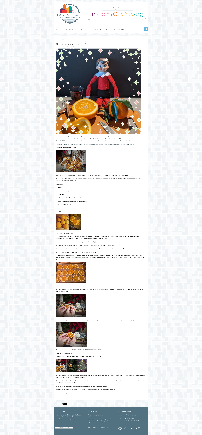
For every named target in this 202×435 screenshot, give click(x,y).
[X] (128, 428)
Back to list (61, 39)
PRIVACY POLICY (94, 427)
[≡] (133, 30)
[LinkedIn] (132, 428)
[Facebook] (125, 428)
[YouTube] (136, 428)
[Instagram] (139, 428)
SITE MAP (104, 427)
